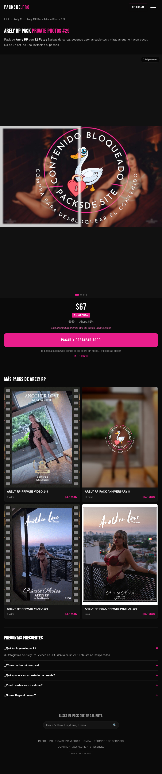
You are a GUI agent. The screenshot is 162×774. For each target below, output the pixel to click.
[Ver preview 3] (84, 295)
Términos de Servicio (109, 741)
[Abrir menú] (153, 7)
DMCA (87, 741)
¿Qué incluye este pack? (81, 648)
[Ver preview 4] (86, 295)
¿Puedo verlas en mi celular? (81, 685)
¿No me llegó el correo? (81, 695)
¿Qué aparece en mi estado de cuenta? (81, 675)
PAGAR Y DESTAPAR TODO (81, 340)
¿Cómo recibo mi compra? (81, 665)
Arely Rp (18, 19)
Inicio (7, 19)
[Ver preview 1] (77, 295)
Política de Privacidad (64, 741)
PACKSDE (17, 7)
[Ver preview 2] (81, 295)
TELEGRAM (138, 7)
